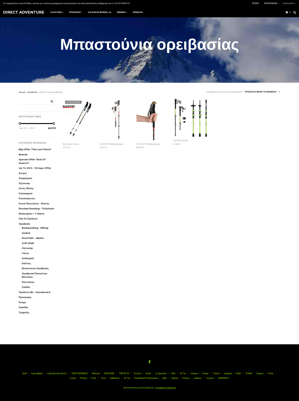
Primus (83, 378)
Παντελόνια (28, 282)
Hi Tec (183, 373)
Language (288, 3)
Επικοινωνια (271, 3)
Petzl (270, 373)
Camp (73, 378)
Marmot (96, 373)
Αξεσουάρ (24, 183)
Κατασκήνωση (27, 198)
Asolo (148, 373)
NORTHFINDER (80, 373)
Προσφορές (25, 297)
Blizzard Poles (71, 144)
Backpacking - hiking (35, 227)
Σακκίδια (23, 307)
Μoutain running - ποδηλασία (36, 208)
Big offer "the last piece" (35, 149)
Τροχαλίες (24, 312)
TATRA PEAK (180, 140)
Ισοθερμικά (28, 258)
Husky (205, 373)
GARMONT (223, 378)
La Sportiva (160, 373)
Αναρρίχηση (25, 178)
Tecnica (137, 373)
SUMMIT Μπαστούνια (148, 144)
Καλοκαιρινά (25, 193)
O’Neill (248, 373)
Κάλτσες (26, 263)
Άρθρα (255, 3)
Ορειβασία (32, 92)
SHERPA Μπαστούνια (111, 144)
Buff (24, 373)
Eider (238, 373)
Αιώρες (23, 173)
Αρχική (22, 92)
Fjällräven (115, 378)
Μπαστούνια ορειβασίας (35, 268)
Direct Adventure (23, 12)
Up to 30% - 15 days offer (35, 168)
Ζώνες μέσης (26, 188)
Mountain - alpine (33, 237)
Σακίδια (26, 287)
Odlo (173, 373)
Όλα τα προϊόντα (28, 218)
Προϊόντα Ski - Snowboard (34, 292)
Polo (94, 378)
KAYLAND (109, 373)
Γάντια (25, 253)
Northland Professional (146, 378)
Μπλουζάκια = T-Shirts (31, 213)
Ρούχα (22, 302)
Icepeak (228, 373)
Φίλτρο (51, 128)
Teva (103, 378)
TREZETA (124, 373)
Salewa (194, 373)
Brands (23, 154)
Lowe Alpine (37, 373)
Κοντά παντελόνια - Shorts (34, 203)
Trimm (216, 373)
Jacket (26, 233)
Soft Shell (28, 243)
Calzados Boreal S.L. (57, 373)
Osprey (259, 373)
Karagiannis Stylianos (166, 388)
